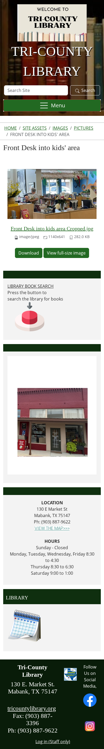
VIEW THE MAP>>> (52, 528)
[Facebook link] (90, 700)
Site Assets (35, 128)
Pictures (83, 128)
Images (60, 128)
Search (88, 90)
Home (10, 128)
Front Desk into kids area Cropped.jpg (52, 228)
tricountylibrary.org (31, 708)
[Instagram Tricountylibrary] (90, 726)
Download (28, 253)
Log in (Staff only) (52, 741)
